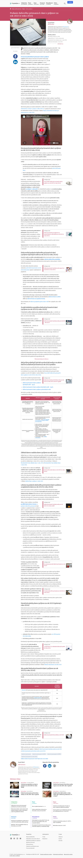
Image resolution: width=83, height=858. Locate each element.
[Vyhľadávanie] (64, 3)
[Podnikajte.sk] (15, 3)
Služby (70, 2)
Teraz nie (50, 13)
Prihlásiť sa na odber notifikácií (38, 13)
